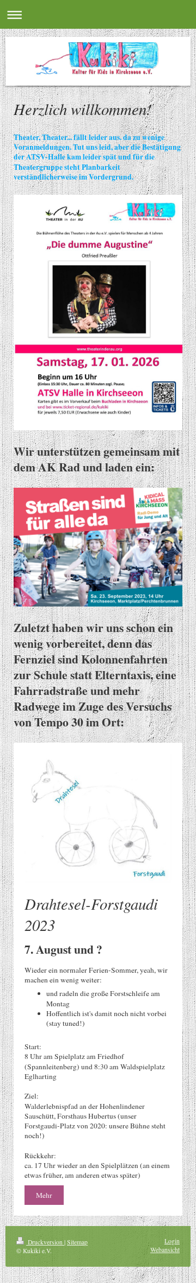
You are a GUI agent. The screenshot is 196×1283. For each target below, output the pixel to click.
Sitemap (77, 1242)
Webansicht (165, 1250)
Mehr (44, 1195)
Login (172, 1241)
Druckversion (45, 1242)
